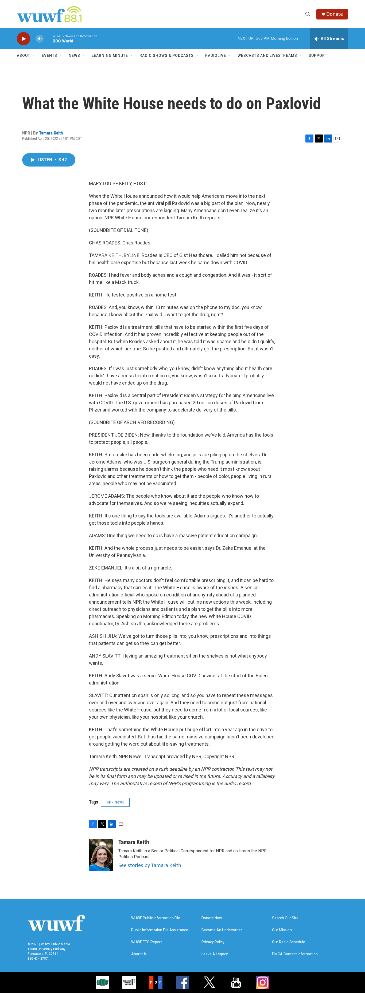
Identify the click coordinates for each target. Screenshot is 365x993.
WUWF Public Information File (155, 918)
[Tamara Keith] (101, 855)
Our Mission (282, 930)
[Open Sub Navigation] (34, 55)
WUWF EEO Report (146, 942)
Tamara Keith (51, 133)
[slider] (48, 38)
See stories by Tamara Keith (149, 865)
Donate (334, 14)
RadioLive (215, 55)
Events (49, 55)
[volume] (39, 39)
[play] (23, 39)
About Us (139, 954)
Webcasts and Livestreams (267, 55)
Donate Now (211, 918)
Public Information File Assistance (159, 930)
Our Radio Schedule (288, 942)
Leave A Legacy (214, 954)
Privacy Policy (212, 942)
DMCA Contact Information (295, 954)
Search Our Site (285, 918)
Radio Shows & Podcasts (166, 55)
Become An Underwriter (221, 930)
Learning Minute (110, 55)
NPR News (115, 802)
